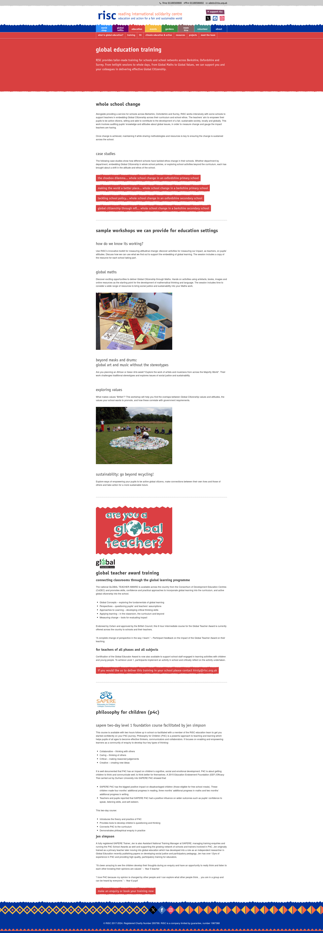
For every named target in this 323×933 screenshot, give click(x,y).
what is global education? (110, 35)
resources (180, 35)
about (219, 29)
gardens (169, 29)
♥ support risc (215, 12)
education (137, 29)
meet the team (208, 35)
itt (140, 35)
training (131, 35)
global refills (120, 29)
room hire (186, 29)
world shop (104, 29)
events (153, 29)
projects (193, 35)
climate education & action (158, 35)
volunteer (202, 29)
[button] (104, 28)
